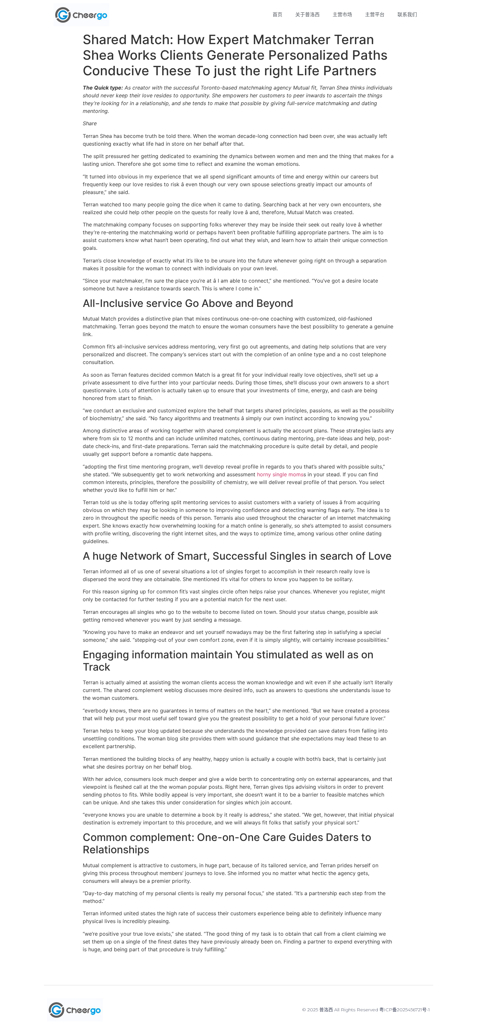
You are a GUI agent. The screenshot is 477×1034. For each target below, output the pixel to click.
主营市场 (342, 15)
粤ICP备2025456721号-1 (404, 1010)
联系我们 (407, 15)
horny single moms (280, 474)
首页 (277, 15)
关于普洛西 (307, 15)
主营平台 (375, 15)
